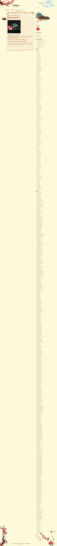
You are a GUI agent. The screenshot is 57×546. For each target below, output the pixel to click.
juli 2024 (38, 72)
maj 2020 (38, 113)
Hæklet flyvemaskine (40, 288)
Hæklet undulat (39, 506)
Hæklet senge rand (39, 439)
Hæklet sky (38, 445)
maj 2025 (38, 63)
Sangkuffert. (38, 35)
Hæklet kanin (39, 335)
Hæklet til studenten (40, 492)
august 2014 (38, 180)
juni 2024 (38, 73)
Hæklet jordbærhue (39, 329)
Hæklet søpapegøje (39, 455)
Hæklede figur (39, 202)
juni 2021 (38, 100)
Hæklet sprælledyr (39, 464)
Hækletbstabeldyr (39, 517)
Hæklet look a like (39, 363)
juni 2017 (38, 147)
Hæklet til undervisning (40, 494)
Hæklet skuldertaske (40, 444)
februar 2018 (38, 139)
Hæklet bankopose (39, 233)
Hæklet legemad (39, 359)
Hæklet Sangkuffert (39, 429)
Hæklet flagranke (39, 283)
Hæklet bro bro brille (40, 255)
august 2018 (38, 133)
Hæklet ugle (38, 503)
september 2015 (39, 167)
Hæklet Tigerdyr (39, 483)
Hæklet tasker (39, 480)
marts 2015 (38, 173)
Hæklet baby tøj (39, 222)
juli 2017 (38, 146)
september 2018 (39, 132)
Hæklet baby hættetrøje (40, 217)
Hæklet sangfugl (39, 428)
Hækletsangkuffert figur (40, 518)
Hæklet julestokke (39, 332)
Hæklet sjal (38, 441)
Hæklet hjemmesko (39, 316)
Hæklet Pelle (39, 403)
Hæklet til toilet (39, 493)
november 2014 (39, 177)
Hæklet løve (38, 364)
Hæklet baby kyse (39, 220)
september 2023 (39, 81)
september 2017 (39, 144)
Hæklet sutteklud (39, 474)
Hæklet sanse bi (39, 433)
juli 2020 (38, 111)
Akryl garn (38, 194)
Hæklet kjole (38, 343)
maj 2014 (38, 183)
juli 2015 (38, 169)
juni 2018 (38, 135)
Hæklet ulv (38, 505)
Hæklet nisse (39, 386)
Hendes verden (39, 519)
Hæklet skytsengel (39, 446)
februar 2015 (38, 174)
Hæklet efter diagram (40, 271)
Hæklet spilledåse (39, 459)
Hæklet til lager (39, 490)
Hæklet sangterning (39, 431)
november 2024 (39, 68)
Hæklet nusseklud (39, 391)
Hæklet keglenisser (39, 342)
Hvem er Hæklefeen (7, 10)
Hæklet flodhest (39, 285)
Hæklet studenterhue (40, 472)
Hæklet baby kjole (39, 219)
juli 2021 (38, 99)
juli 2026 (38, 51)
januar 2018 (38, 140)
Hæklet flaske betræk (40, 284)
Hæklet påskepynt (39, 401)
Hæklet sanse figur (39, 434)
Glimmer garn (39, 199)
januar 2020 (38, 117)
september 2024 (39, 70)
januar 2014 (38, 187)
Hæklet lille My (39, 362)
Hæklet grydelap (39, 307)
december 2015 (39, 164)
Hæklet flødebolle (39, 286)
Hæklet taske (39, 479)
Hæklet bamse (39, 229)
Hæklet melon (39, 376)
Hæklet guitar (39, 308)
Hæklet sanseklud (39, 436)
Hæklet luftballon (39, 365)
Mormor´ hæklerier (39, 525)
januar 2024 (38, 77)
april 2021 (38, 102)
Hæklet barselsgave (40, 236)
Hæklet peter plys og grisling (41, 407)
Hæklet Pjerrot (39, 412)
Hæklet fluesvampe (39, 287)
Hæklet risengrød (39, 423)
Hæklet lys (38, 367)
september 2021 (39, 97)
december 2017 (39, 141)
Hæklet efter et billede (40, 273)
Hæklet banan (39, 231)
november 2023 (39, 79)
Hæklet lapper (39, 357)
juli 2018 (38, 134)
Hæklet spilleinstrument (40, 460)
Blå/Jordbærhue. (39, 33)
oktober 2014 (39, 178)
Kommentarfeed (39, 537)
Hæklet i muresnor (39, 324)
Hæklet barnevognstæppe (40, 235)
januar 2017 (38, 152)
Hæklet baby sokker (40, 221)
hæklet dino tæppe (39, 261)
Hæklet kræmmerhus (40, 352)
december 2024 (39, 67)
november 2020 (39, 107)
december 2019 (39, 118)
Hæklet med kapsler (40, 375)
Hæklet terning (39, 482)
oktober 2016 (39, 155)
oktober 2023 (39, 80)
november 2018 (39, 130)
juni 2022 (38, 92)
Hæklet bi (38, 238)
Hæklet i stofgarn (39, 325)
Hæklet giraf (38, 300)
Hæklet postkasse (39, 413)
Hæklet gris (38, 304)
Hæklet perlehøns (39, 405)
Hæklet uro (38, 507)
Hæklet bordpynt (39, 252)
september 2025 (39, 60)
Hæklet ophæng (39, 394)
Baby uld (38, 195)
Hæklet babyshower (40, 225)
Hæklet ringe (39, 422)
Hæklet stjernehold (39, 470)
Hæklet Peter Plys (39, 406)
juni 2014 (38, 182)
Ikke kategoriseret (15, 44)
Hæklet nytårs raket (39, 393)
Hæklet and (38, 212)
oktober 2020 (39, 108)
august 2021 (38, 98)
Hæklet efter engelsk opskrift (41, 272)
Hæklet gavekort (39, 299)
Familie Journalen (39, 198)
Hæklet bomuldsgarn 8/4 (40, 250)
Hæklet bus (38, 256)
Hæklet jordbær (39, 328)
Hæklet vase (38, 509)
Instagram (12, 10)
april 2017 (38, 149)
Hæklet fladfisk (39, 281)
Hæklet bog (38, 247)
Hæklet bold (38, 249)
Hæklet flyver (39, 289)
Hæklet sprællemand (40, 465)
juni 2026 (38, 52)
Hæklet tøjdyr (39, 495)
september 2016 (39, 156)
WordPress (18, 543)
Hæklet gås (38, 297)
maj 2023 (38, 85)
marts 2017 (38, 150)
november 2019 (39, 119)
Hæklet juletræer (39, 333)
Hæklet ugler (39, 504)
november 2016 (39, 154)
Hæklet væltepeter (39, 512)
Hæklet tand (38, 478)
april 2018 (38, 137)
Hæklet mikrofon (39, 378)
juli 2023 (38, 83)
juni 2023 (38, 84)
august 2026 (38, 50)
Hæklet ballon (39, 228)
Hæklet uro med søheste (40, 508)
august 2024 (38, 71)
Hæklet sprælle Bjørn (40, 462)
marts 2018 (38, 138)
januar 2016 (38, 163)
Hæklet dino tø (39, 262)
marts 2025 (38, 65)
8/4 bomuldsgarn (39, 192)
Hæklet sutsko (39, 473)
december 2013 (39, 188)
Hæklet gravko (39, 303)
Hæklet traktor (39, 497)
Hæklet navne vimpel (40, 385)
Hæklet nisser (39, 387)
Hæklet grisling (39, 305)
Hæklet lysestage (39, 368)
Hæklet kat (38, 337)
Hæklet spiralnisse (39, 461)
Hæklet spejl (38, 458)
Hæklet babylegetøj (39, 224)
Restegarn (38, 526)
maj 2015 (38, 171)
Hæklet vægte (39, 511)
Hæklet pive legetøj (39, 411)
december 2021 (39, 94)
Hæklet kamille (39, 334)
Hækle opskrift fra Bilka (40, 201)
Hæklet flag (38, 282)
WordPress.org (39, 538)
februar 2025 (38, 66)
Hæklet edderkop (39, 269)
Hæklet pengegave (39, 404)
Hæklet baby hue (39, 218)
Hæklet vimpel (39, 515)
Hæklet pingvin (39, 409)
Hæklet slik (38, 447)
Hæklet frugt (39, 294)
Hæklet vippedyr (39, 516)
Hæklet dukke (39, 267)
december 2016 (39, 153)
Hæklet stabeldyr (39, 468)
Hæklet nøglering (39, 389)
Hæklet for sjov (39, 290)
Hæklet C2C (38, 257)
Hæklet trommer (39, 500)
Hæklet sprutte (39, 467)
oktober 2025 (39, 59)
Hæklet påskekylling (40, 400)
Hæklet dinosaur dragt (40, 263)
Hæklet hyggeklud (39, 323)
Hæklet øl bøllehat (39, 395)
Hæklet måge (39, 372)
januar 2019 (38, 128)
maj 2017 (38, 148)
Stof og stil (38, 529)
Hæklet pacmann (39, 398)
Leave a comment (20, 44)
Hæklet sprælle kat (39, 463)
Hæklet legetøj (39, 361)
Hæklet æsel (39, 215)
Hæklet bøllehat (39, 254)
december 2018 (39, 129)
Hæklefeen (15, 5)
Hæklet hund (38, 322)
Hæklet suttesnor (39, 475)
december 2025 (39, 57)
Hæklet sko (38, 443)
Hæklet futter (39, 296)
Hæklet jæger (39, 327)
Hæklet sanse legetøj (40, 435)
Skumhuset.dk (39, 528)
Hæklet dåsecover (39, 259)
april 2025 (38, 64)
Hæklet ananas (39, 211)
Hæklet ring (38, 421)
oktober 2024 (39, 69)
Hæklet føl (38, 292)
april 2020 (38, 114)
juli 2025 (38, 61)
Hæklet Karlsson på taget (40, 336)
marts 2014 (38, 185)
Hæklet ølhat (39, 396)
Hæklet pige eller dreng (40, 408)
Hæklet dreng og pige (40, 266)
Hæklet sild (38, 440)
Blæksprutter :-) (41, 46)
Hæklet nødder (39, 388)
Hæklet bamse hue (39, 230)
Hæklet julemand (39, 330)
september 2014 (39, 179)
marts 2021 (38, 103)
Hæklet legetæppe (39, 360)
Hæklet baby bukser (40, 216)
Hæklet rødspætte (39, 424)
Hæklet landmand (39, 356)
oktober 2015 (39, 166)
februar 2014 (38, 186)
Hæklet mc (38, 374)
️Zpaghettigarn (39, 532)
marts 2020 (38, 115)
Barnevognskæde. (39, 37)
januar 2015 (38, 175)
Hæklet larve (39, 358)
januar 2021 (38, 105)
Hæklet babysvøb (39, 226)
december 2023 (39, 78)
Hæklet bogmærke (39, 248)
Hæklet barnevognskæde (40, 234)
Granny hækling (39, 200)
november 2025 (39, 58)
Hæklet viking (39, 514)
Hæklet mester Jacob (40, 377)
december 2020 (39, 106)
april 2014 (38, 184)
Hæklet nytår (39, 392)
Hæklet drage (39, 264)
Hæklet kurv (38, 355)
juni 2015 (38, 170)
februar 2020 (38, 116)
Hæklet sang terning (40, 427)
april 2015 (38, 172)
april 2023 (38, 86)
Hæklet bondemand (39, 251)
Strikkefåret (38, 530)
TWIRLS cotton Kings (40, 531)
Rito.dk (38, 527)
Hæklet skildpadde (39, 442)
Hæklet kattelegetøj (40, 340)
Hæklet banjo (39, 232)
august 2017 (38, 145)
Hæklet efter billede (39, 270)
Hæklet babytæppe (39, 227)
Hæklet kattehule (39, 338)
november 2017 (39, 142)
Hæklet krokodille (39, 354)
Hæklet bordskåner (39, 253)
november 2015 (39, 165)
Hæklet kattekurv (39, 339)
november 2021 (39, 95)
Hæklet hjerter (39, 317)
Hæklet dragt (39, 265)
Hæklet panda (39, 399)
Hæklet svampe (39, 476)
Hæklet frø (38, 293)
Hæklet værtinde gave (40, 513)
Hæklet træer (11, 44)
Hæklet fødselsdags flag (40, 291)
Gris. (37, 34)
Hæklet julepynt (39, 331)
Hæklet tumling (39, 502)
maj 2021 (38, 101)
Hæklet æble (39, 214)
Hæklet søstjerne (39, 456)
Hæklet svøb (39, 477)
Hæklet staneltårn (39, 469)
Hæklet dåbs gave (39, 258)
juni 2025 (38, 62)
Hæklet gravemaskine (40, 301)
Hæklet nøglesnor (39, 390)
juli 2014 (38, 181)
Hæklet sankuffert (39, 432)
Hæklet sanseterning (40, 437)
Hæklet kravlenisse (39, 351)
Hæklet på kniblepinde (40, 397)
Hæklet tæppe (39, 481)
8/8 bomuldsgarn (39, 193)
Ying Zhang (28, 543)
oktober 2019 (39, 120)
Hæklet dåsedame (39, 260)
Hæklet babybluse (39, 223)
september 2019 (39, 121)
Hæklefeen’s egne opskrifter (19, 10)
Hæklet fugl (38, 295)
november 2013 (39, 189)
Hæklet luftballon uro (40, 366)
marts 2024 (38, 76)
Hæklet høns (38, 319)
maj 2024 (38, 74)
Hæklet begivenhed (39, 237)
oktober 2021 (39, 96)
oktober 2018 (39, 131)
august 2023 (38, 82)
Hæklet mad (38, 369)
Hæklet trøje (38, 501)
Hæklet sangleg (39, 430)
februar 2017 (38, 151)
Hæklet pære (39, 402)
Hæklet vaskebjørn (39, 510)
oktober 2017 (39, 143)
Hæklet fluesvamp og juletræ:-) (13, 17)
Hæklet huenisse (39, 321)
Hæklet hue (38, 320)
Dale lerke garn (39, 197)
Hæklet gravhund (39, 302)
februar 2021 (38, 104)
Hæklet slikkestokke (40, 448)
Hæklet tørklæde (39, 496)
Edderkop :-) (40, 45)
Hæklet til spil (39, 491)
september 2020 (39, 109)
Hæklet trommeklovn (40, 499)
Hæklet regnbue (39, 420)
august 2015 (38, 168)
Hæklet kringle (39, 353)
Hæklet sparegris (39, 457)
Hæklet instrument (39, 326)
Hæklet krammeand (39, 350)
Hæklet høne (39, 318)
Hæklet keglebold (39, 341)
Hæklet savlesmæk (39, 438)
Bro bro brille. (39, 36)
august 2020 (38, 110)
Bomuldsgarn (39, 196)
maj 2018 (38, 136)
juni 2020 (38, 112)
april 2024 (38, 75)
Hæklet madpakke (39, 371)
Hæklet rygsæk (39, 426)
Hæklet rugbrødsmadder (40, 425)
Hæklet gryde (39, 306)
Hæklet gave (39, 298)
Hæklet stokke (39, 471)
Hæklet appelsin (39, 213)
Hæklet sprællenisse (40, 466)
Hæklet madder (39, 370)
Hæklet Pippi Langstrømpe (40, 410)
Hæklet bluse (39, 246)
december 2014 (39, 176)
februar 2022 (38, 93)
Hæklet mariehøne (39, 373)
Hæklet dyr (38, 268)
